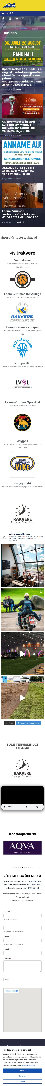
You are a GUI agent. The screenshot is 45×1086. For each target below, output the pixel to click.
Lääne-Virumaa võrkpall (22, 327)
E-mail (6, 937)
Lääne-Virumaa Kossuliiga (22, 294)
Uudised (19, 89)
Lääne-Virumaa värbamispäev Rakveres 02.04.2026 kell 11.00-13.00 (20, 214)
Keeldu (22, 1081)
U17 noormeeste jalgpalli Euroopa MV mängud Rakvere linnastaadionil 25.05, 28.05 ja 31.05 (19, 126)
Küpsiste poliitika (28, 1065)
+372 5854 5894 (34, 884)
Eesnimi (7, 912)
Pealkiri (7, 949)
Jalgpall (22, 441)
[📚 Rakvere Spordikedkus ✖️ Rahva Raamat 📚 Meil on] (22, 565)
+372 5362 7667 (34, 881)
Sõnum (7, 958)
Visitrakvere (22, 260)
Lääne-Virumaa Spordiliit (22, 402)
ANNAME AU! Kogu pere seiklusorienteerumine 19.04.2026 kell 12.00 (18, 171)
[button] (14, 867)
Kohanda (22, 1076)
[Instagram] (10, 19)
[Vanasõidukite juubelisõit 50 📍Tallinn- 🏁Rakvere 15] (22, 609)
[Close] (43, 1047)
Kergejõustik (23, 483)
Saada (7, 979)
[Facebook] (3, 19)
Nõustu (23, 1070)
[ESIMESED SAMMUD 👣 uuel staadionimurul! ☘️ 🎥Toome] (22, 697)
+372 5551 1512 (33, 888)
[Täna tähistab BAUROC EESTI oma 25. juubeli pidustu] (22, 653)
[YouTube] (16, 19)
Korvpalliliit (22, 363)
